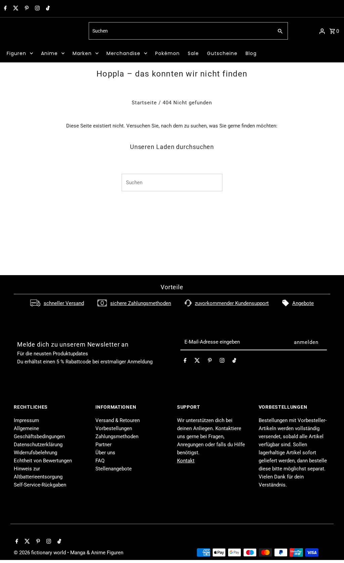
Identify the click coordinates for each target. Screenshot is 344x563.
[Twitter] (14, 8)
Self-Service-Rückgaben (40, 485)
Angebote (303, 303)
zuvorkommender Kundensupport (232, 303)
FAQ (99, 461)
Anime (49, 53)
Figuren (16, 53)
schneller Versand (64, 303)
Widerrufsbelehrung (35, 453)
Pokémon (167, 53)
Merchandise (123, 53)
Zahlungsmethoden (116, 436)
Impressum (26, 420)
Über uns (105, 453)
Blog (251, 53)
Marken (82, 53)
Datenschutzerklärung (38, 445)
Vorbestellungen (113, 428)
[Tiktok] (47, 8)
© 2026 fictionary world (40, 553)
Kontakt (186, 461)
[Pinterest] (26, 8)
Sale (193, 53)
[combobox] (180, 30)
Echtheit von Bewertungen (43, 461)
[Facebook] (4, 8)
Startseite (144, 103)
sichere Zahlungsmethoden (140, 303)
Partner (103, 445)
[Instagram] (36, 8)
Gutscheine (222, 53)
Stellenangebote (113, 469)
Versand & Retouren (117, 420)
